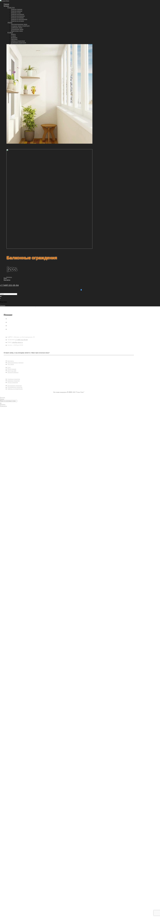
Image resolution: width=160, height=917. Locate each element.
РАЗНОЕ (10, 32)
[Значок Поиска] (0, 296)
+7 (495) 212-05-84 (9, 285)
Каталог (6, 6)
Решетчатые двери (17, 31)
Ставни (13, 36)
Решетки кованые (16, 11)
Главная (6, 4)
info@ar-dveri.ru (17, 342)
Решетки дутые (16, 12)
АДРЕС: (10, 337)
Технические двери (17, 29)
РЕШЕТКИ (11, 7)
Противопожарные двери (19, 24)
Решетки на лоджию (17, 21)
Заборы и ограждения (18, 41)
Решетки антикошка (17, 17)
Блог (5, 278)
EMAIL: (9, 342)
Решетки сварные (16, 9)
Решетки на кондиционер (19, 19)
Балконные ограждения (18, 42)
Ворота (13, 34)
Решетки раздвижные (18, 16)
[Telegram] (81, 290)
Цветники (14, 39)
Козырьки (14, 37)
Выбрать (9, 277)
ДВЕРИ (9, 22)
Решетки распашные (17, 14)
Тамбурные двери (16, 27)
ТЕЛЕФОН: (11, 340)
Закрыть (2, 305)
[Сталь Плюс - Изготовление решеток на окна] (4, 1)
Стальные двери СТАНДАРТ (20, 26)
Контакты (7, 280)
